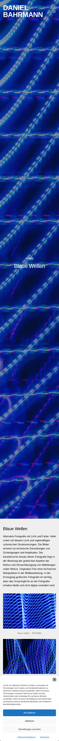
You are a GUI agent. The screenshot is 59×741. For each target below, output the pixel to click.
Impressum (44, 737)
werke (29, 258)
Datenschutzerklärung (26, 737)
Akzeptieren (29, 712)
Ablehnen (29, 721)
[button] (54, 679)
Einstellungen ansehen (29, 729)
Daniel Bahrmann (23, 11)
